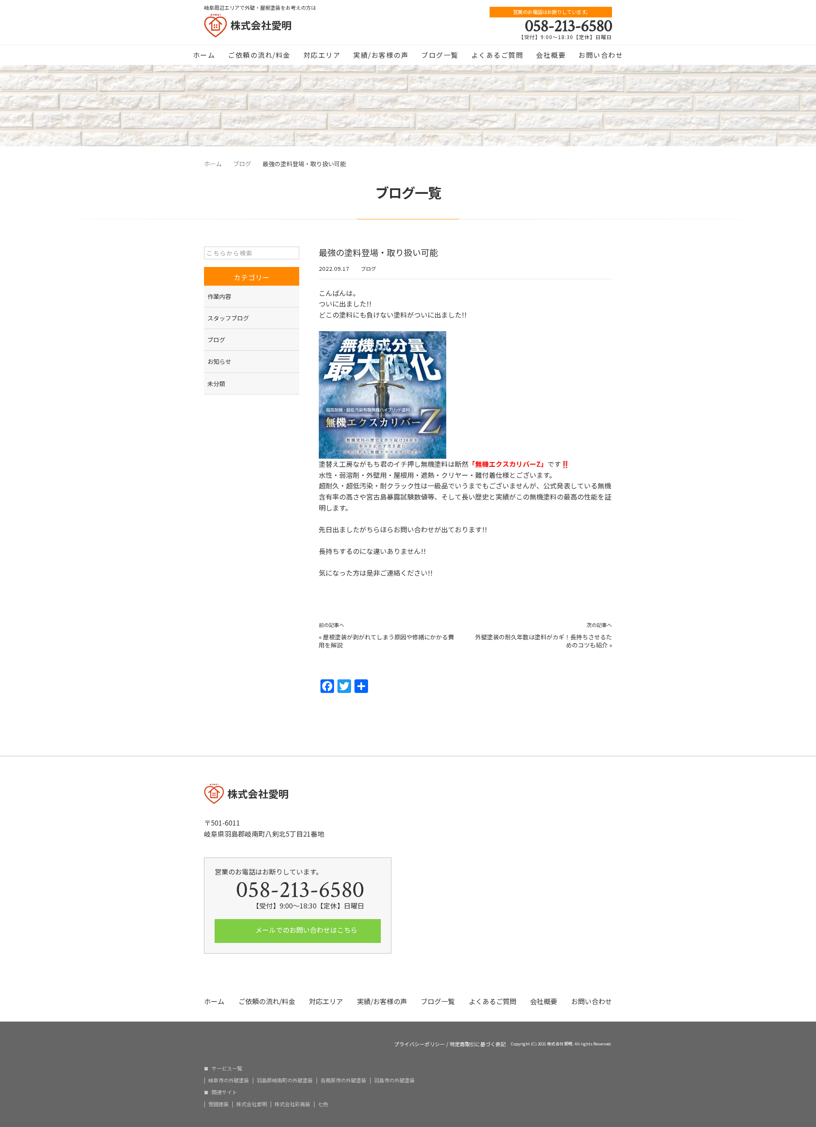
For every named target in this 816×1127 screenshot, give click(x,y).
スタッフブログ (228, 318)
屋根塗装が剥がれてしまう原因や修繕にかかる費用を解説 (386, 641)
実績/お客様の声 (380, 55)
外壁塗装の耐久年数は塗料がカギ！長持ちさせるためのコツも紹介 (543, 641)
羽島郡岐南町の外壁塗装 (285, 1080)
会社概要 (551, 55)
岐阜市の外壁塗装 (228, 1080)
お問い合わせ (600, 55)
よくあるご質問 (497, 55)
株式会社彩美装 (292, 1104)
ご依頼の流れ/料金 (259, 55)
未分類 (216, 383)
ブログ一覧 (440, 55)
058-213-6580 (568, 25)
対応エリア (322, 55)
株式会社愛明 (251, 1104)
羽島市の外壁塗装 (394, 1080)
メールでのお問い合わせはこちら (305, 930)
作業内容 (219, 296)
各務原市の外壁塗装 (343, 1080)
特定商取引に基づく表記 (478, 1044)
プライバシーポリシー (419, 1044)
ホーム (204, 55)
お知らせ (219, 361)
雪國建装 (218, 1104)
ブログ (368, 268)
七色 (323, 1104)
